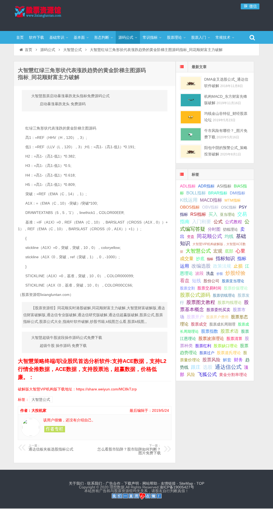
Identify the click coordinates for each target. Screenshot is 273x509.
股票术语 (229, 331)
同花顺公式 (209, 236)
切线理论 (230, 229)
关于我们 (76, 483)
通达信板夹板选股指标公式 (51, 447)
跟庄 (195, 367)
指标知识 (225, 258)
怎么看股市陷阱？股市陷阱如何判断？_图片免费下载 (129, 449)
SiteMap (186, 483)
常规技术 (222, 37)
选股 (207, 367)
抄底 (200, 258)
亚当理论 (227, 214)
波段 (199, 273)
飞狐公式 (207, 374)
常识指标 (150, 37)
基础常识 (56, 37)
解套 (227, 359)
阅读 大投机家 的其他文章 (54, 429)
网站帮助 (149, 483)
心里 (240, 251)
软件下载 (36, 37)
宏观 (217, 251)
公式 (218, 221)
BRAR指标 (217, 193)
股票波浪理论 (211, 338)
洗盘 (210, 273)
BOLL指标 (196, 193)
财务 (238, 359)
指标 (210, 259)
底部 (229, 251)
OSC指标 (228, 207)
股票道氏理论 (229, 352)
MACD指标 (211, 200)
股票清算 (234, 338)
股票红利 (203, 345)
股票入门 (198, 37)
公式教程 (233, 222)
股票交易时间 (209, 288)
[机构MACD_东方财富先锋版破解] (191, 100)
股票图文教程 (200, 302)
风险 (191, 374)
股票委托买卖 (218, 309)
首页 (20, 37)
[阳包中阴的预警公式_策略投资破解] (191, 151)
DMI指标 (237, 193)
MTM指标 (232, 200)
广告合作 (113, 483)
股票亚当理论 (233, 281)
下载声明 (131, 483)
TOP (200, 483)
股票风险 (211, 359)
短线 (196, 280)
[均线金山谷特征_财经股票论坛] (191, 117)
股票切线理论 (224, 295)
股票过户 (206, 353)
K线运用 (189, 200)
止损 (238, 266)
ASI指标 (224, 186)
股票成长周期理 (222, 324)
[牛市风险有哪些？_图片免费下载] (191, 134)
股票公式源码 (195, 295)
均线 (229, 236)
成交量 (187, 258)
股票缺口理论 (226, 346)
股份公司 (211, 281)
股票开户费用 (217, 317)
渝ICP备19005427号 (177, 487)
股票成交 (199, 324)
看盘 (185, 280)
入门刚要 (201, 221)
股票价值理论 (236, 288)
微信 (252, 6)
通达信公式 (228, 367)
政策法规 (222, 266)
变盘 (190, 236)
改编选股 (201, 266)
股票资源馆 (48, 14)
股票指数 (209, 331)
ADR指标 (206, 186)
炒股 (219, 274)
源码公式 (125, 37)
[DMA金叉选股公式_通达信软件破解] (191, 83)
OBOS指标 (190, 207)
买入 (213, 214)
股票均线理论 (230, 302)
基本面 (79, 37)
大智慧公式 (72, 50)
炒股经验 (235, 273)
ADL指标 (188, 186)
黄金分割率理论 (233, 375)
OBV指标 (210, 207)
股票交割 (187, 288)
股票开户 (195, 317)
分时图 (214, 229)
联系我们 (94, 483)
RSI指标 (198, 214)
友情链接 (168, 483)
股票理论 (174, 37)
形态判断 (101, 37)
